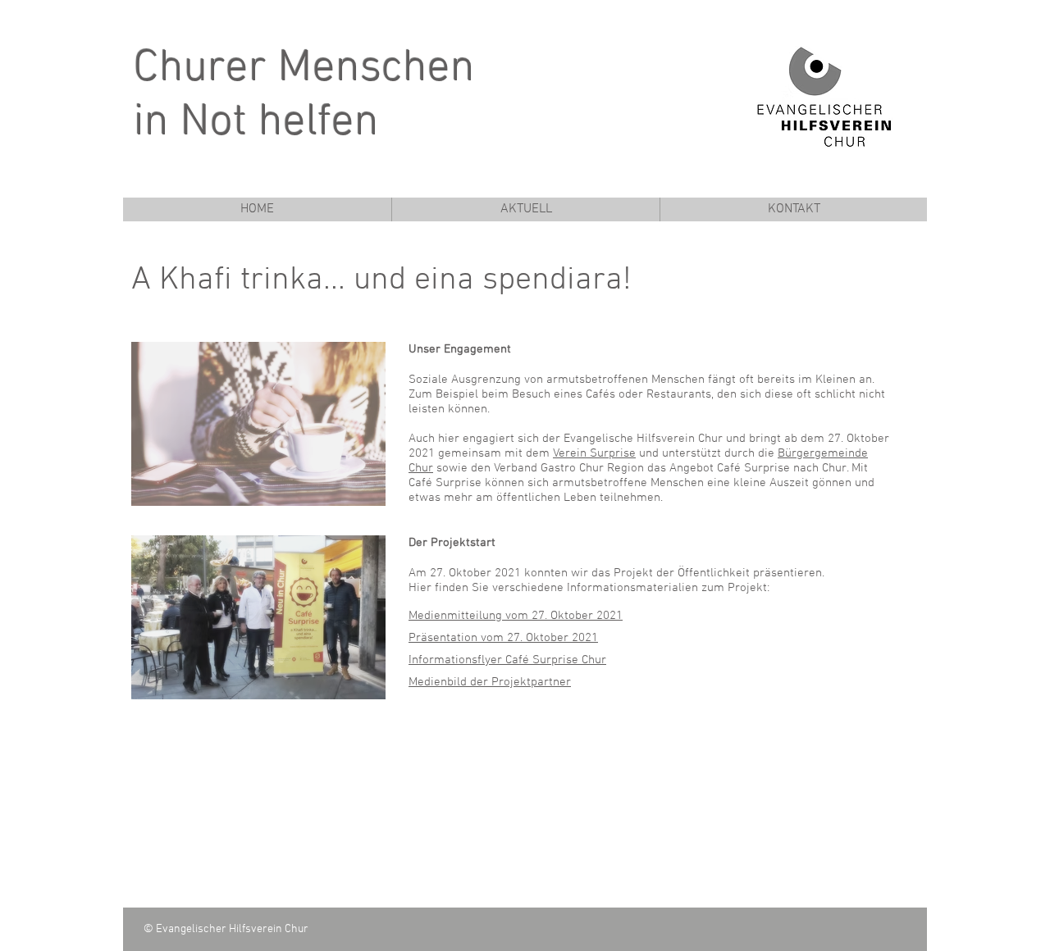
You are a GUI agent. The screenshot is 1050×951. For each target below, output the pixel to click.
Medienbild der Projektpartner (490, 682)
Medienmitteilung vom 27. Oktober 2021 (516, 615)
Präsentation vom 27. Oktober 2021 (503, 637)
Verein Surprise (594, 453)
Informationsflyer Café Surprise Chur (507, 660)
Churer (200, 69)
